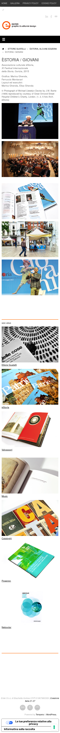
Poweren (6, 580)
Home (4, 3)
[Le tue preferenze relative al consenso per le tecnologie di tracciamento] (54, 727)
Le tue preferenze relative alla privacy (33, 722)
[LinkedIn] (46, 16)
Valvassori (7, 449)
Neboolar (6, 627)
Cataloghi (7, 538)
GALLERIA (15, 3)
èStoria (5, 407)
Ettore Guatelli (17, 48)
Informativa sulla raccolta (19, 729)
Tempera (40, 714)
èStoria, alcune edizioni (43, 48)
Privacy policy (30, 3)
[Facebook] (51, 16)
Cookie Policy (49, 3)
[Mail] (56, 16)
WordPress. (51, 714)
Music (5, 496)
